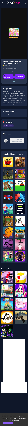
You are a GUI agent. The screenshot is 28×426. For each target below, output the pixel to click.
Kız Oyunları (8, 126)
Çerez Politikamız (15, 418)
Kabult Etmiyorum (19, 423)
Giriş (24, 3)
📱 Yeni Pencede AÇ (7, 76)
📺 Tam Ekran (19, 76)
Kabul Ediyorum (8, 423)
